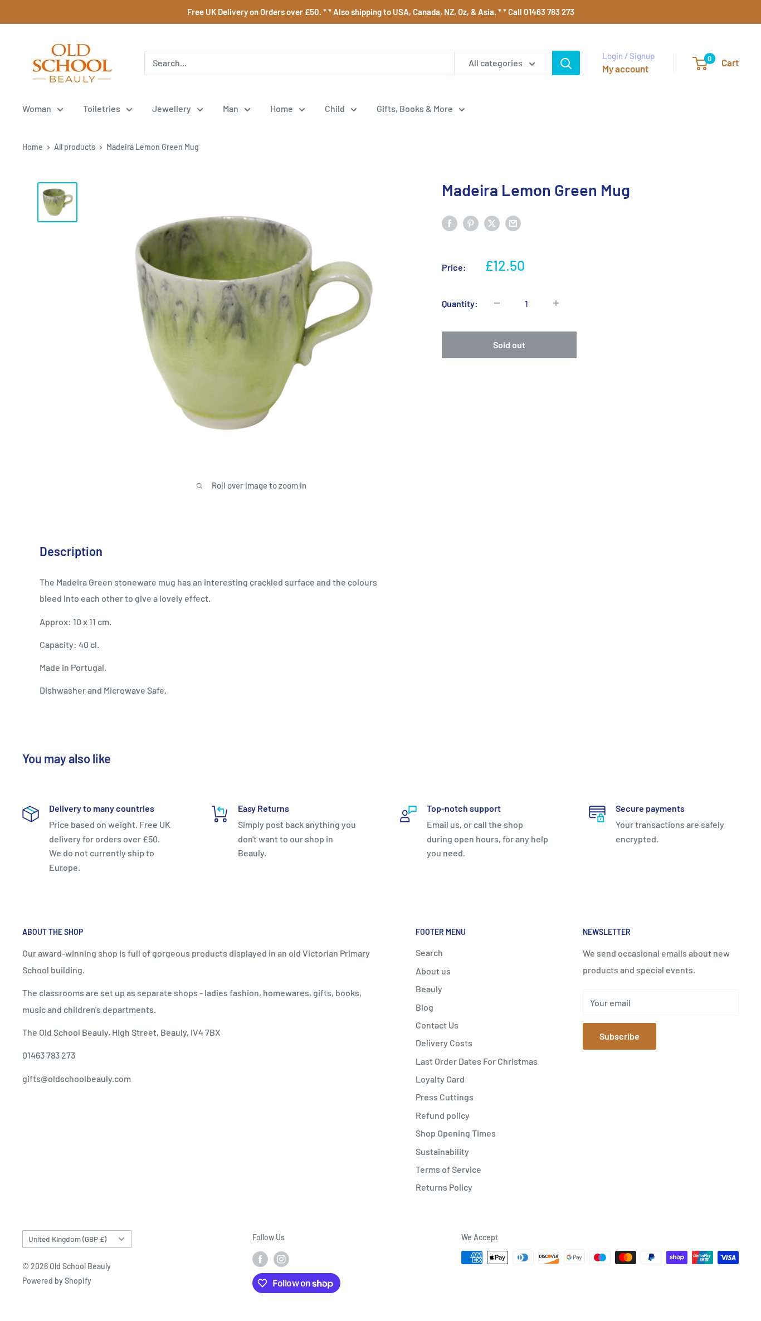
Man (230, 108)
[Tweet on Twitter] (492, 222)
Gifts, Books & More (415, 108)
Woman (36, 108)
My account (625, 68)
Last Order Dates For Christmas (477, 1061)
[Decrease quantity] (497, 303)
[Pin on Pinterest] (471, 222)
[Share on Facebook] (449, 222)
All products (74, 147)
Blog (424, 1007)
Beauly (429, 988)
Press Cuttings (445, 1096)
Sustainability (442, 1151)
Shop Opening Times (456, 1133)
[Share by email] (513, 222)
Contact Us (437, 1025)
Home (281, 108)
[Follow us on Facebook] (260, 1258)
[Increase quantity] (556, 303)
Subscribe (619, 1036)
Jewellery (171, 108)
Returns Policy (444, 1187)
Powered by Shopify (56, 1280)
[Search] (566, 63)
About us (433, 971)
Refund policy (443, 1115)
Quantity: (460, 303)
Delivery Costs (444, 1042)
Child (335, 108)
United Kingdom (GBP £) (67, 1239)
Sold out (509, 344)
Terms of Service (448, 1169)
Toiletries (101, 108)
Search (429, 952)
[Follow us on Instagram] (281, 1258)
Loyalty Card (440, 1079)
